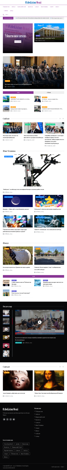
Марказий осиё (22, 6)
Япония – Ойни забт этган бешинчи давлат (16, 209)
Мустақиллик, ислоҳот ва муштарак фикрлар (25, 18)
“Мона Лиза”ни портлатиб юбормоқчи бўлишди (48, 393)
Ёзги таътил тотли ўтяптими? (21, 293)
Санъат (37, 6)
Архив (38, 35)
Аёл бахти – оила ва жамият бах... (50, 99)
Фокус (57, 6)
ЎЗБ (6, 14)
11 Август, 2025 (47, 111)
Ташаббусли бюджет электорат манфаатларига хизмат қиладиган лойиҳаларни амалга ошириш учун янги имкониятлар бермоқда (54, 139)
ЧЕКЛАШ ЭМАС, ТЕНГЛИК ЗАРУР (45, 38)
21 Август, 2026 (10, 86)
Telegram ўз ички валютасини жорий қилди (47, 209)
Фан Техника (44, 6)
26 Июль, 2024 (8, 192)
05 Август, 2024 (8, 396)
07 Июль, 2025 (28, 342)
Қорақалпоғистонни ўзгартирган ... (19, 109)
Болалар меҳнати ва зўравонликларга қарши (16, 267)
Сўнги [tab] (49, 92)
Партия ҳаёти (51, 124)
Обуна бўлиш (18, 41)
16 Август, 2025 (16, 101)
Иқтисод (30, 6)
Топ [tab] (18, 92)
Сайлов (6, 10)
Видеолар (18, 342)
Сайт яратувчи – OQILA (57, 466)
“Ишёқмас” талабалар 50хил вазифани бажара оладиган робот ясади (23, 189)
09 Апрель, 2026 (29, 140)
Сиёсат (13, 6)
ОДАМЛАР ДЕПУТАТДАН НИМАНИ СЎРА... (52, 109)
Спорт (51, 6)
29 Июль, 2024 (41, 40)
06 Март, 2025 (47, 101)
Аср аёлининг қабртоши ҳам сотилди (14, 393)
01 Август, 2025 (16, 111)
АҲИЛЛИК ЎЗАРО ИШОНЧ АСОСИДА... (20, 99)
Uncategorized (8, 444)
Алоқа (11, 10)
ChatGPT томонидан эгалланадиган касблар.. (48, 229)
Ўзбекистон (6, 6)
